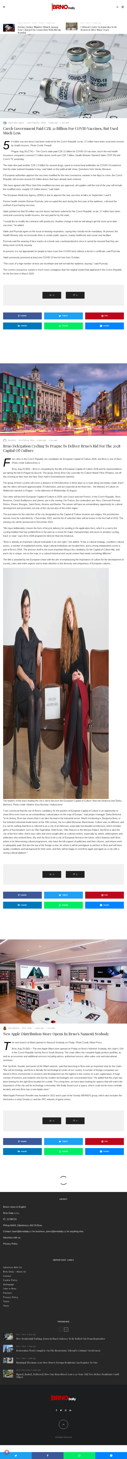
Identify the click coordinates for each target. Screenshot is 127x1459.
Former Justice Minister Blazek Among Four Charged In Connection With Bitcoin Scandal (39, 30)
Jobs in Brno (9, 1289)
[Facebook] (56, 1410)
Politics (41, 23)
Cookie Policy (10, 1280)
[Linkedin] (70, 1410)
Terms (6, 1301)
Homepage (8, 1284)
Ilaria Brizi (12, 440)
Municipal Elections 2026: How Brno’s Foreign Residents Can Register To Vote (57, 1362)
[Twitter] (61, 1410)
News (88, 23)
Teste (6, 1306)
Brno (82, 23)
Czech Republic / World (27, 23)
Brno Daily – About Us (14, 1272)
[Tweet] (16, 1455)
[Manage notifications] (6, 1452)
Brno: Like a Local (23, 1370)
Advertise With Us (12, 1267)
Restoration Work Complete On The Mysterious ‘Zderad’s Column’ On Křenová (58, 1350)
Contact (7, 1276)
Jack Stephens (13, 1028)
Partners (7, 1293)
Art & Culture (23, 440)
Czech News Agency (16, 123)
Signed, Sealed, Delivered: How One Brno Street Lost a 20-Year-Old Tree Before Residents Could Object (67, 1375)
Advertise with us (11, 1237)
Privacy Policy (10, 1243)
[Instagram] (65, 1410)
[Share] (48, 1455)
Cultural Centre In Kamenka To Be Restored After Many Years (99, 28)
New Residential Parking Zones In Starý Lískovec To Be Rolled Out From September (60, 1338)
